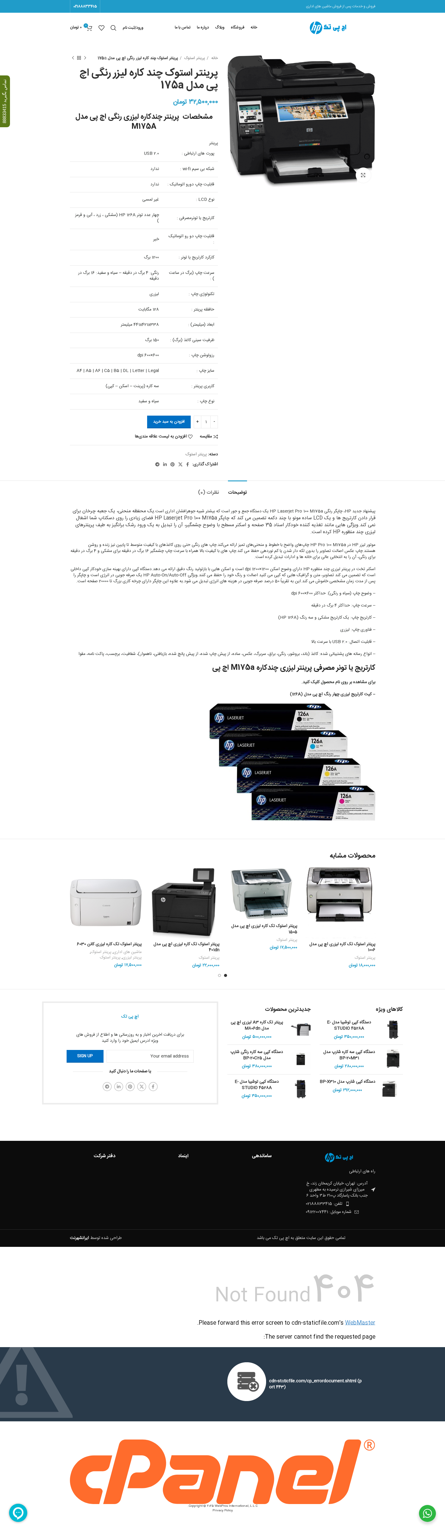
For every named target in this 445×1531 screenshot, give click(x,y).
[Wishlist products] (101, 28)
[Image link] (342, 1157)
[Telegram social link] (157, 464)
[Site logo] (332, 28)
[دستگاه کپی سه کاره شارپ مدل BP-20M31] (393, 1059)
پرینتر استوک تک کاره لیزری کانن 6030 (109, 944)
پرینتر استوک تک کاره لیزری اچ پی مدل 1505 (264, 929)
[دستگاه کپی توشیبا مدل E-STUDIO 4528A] (393, 1030)
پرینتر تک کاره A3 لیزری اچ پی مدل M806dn (257, 1025)
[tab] (237, 489)
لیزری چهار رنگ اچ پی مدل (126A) (320, 694)
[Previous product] (85, 58)
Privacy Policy (223, 1510)
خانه (214, 58)
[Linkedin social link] (165, 464)
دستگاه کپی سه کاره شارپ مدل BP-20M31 (349, 1055)
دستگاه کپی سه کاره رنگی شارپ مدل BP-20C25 (256, 1055)
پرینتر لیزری (132, 958)
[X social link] (180, 464)
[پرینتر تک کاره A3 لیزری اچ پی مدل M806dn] (301, 1030)
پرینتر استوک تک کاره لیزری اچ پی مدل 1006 (342, 947)
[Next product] (73, 58)
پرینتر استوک (194, 58)
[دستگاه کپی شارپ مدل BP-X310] (390, 1089)
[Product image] (339, 902)
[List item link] (328, 1204)
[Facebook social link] (187, 464)
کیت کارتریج (361, 694)
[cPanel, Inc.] (222, 1472)
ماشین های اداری (128, 952)
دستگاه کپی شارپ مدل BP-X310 (347, 1082)
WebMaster (360, 1323)
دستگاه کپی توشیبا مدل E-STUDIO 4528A (349, 1025)
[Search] (113, 28)
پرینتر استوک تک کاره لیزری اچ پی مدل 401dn (186, 947)
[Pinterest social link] (172, 464)
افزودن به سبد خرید (169, 421)
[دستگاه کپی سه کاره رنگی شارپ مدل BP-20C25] (301, 1059)
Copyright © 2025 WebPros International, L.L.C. (223, 1506)
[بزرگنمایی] (363, 175)
